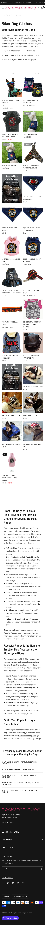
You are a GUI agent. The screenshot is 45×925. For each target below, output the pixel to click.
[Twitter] (9, 882)
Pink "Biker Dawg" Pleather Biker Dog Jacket (9, 477)
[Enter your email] (41, 869)
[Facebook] (4, 882)
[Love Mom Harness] (12, 152)
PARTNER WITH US (11, 847)
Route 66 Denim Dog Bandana (9, 229)
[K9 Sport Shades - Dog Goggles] (12, 87)
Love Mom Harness (9, 165)
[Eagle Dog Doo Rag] (33, 402)
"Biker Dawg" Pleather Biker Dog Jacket (10, 135)
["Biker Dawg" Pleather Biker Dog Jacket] (12, 121)
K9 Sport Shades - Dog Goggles (10, 101)
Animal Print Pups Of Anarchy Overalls (31, 166)
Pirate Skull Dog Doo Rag (33, 387)
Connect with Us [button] (7, 877)
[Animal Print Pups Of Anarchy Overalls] (33, 152)
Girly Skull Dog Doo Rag (11, 415)
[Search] (39, 8)
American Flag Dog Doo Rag (32, 445)
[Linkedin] (24, 882)
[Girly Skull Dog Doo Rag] (12, 402)
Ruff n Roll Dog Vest (31, 100)
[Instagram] (14, 882)
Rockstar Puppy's (32, 528)
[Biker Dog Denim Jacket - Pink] (12, 246)
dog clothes (15, 665)
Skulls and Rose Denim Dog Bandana (32, 198)
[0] (42, 8)
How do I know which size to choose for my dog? (19, 791)
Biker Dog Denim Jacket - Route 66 (32, 260)
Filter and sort (10, 73)
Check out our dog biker (27, 735)
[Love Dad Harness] (33, 121)
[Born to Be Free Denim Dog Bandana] (33, 215)
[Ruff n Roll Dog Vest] (33, 87)
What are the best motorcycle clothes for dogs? (19, 763)
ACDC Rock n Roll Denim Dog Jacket (11, 357)
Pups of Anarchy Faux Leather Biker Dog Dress (11, 291)
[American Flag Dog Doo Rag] (33, 431)
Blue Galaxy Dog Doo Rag (11, 444)
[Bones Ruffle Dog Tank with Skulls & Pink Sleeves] (33, 309)
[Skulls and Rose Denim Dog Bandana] (33, 184)
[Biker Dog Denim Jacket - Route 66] (33, 246)
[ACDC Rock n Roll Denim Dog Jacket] (12, 342)
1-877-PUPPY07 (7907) (9, 822)
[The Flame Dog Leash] (33, 277)
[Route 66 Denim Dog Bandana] (12, 215)
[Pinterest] (19, 882)
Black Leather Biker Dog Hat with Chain (32, 357)
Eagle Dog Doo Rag (30, 415)
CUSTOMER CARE (10, 831)
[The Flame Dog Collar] (12, 309)
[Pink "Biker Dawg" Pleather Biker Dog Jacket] (12, 462)
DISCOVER (7, 839)
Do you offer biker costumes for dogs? (19, 769)
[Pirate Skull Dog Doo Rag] (33, 374)
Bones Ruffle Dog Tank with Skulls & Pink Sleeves (32, 324)
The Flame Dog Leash (31, 290)
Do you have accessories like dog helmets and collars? (20, 784)
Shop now (7, 630)
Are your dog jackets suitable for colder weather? (20, 776)
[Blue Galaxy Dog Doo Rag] (12, 431)
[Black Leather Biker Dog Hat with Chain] (33, 342)
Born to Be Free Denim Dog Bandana (31, 229)
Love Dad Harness (30, 134)
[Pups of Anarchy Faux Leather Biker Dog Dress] (12, 277)
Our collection (32, 662)
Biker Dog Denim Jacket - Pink (11, 260)
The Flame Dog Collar (10, 322)
